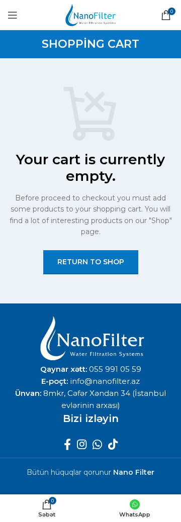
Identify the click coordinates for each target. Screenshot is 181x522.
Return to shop (90, 261)
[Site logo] (90, 14)
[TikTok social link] (113, 444)
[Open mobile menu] (13, 15)
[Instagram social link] (81, 444)
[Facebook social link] (67, 444)
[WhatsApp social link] (97, 444)
